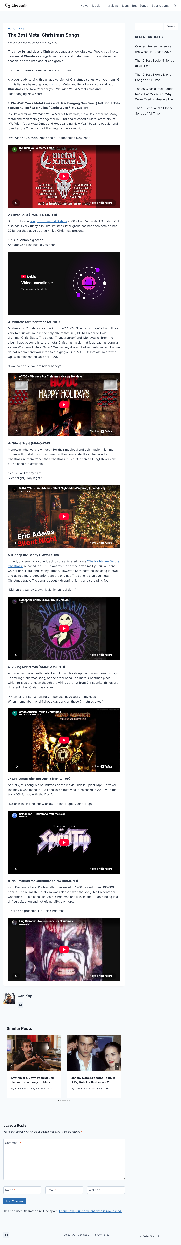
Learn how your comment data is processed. (90, 1211)
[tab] (58, 1100)
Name (10, 1190)
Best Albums (160, 5)
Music (96, 5)
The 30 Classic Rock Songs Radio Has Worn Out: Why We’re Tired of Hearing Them (155, 94)
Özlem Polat (81, 1088)
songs (53, 84)
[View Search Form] (175, 5)
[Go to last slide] (11, 1066)
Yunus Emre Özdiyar (26, 1088)
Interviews (111, 5)
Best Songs (140, 5)
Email (52, 1190)
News (84, 5)
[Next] (117, 1066)
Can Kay (15, 42)
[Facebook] (6, 1235)
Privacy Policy (101, 1234)
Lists (125, 5)
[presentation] (34, 1053)
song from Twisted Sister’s (48, 221)
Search (171, 26)
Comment (13, 1143)
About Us (69, 1234)
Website (94, 1190)
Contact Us (84, 1234)
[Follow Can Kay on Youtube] (20, 1005)
